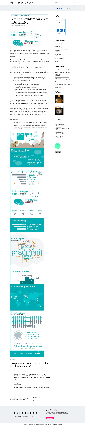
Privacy (55, 424)
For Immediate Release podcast (62, 49)
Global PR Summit (23, 50)
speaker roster (32, 59)
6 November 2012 (17, 371)
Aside (57, 45)
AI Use (59, 424)
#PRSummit (30, 66)
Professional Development (41, 14)
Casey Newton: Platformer (61, 124)
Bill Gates (58, 122)
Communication (18, 14)
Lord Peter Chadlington (25, 125)
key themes (33, 61)
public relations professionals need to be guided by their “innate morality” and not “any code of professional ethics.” (30, 127)
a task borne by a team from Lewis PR (35, 72)
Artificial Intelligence (60, 43)
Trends (27, 15)
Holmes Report (29, 51)
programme (13, 61)
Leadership (32, 14)
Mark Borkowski (59, 131)
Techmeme (58, 137)
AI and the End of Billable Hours (62, 77)
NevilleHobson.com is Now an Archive (63, 69)
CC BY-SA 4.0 (46, 424)
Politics (57, 51)
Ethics (24, 14)
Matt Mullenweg (59, 132)
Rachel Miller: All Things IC (61, 133)
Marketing (58, 50)
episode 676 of (29, 122)
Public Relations (14, 15)
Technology (58, 55)
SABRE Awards (39, 51)
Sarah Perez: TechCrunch (61, 135)
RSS (61, 424)
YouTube (17, 90)
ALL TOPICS (57, 61)
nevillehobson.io (59, 413)
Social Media (22, 15)
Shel (20, 124)
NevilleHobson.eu (17, 369)
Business (13, 14)
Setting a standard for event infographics (29, 20)
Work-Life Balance (59, 58)
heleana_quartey (17, 383)
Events (27, 14)
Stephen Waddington (60, 136)
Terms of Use (51, 424)
